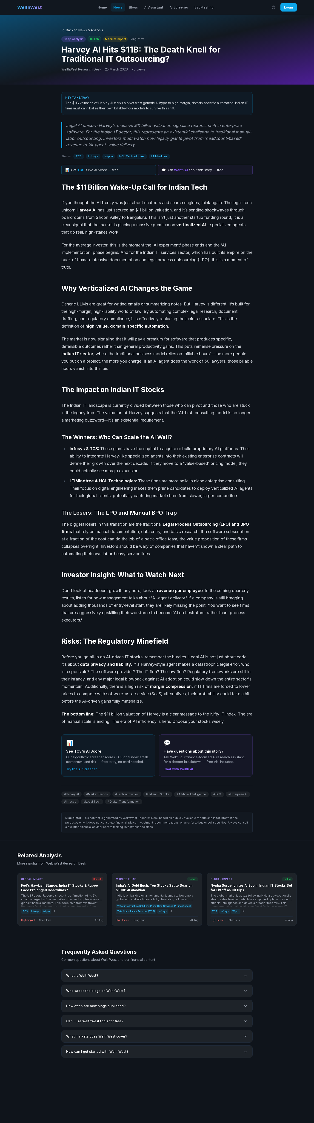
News (118, 7)
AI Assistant (153, 7)
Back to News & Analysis (84, 30)
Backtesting (204, 7)
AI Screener (179, 7)
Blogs (133, 7)
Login (288, 7)
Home (102, 7)
